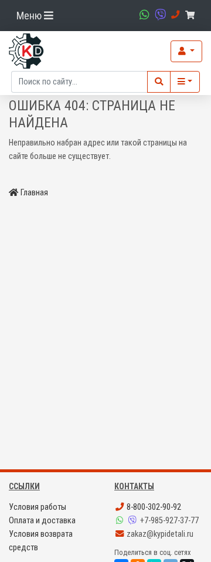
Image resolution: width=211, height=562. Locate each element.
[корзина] (192, 15)
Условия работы (37, 507)
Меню (30, 15)
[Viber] (133, 520)
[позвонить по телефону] (173, 15)
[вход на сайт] (186, 51)
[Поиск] (159, 82)
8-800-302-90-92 (153, 507)
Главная (34, 193)
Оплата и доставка (42, 521)
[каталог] (185, 82)
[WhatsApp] (120, 520)
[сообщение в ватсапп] (143, 15)
